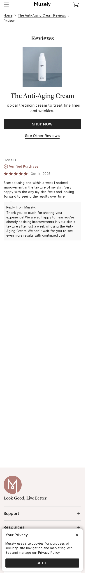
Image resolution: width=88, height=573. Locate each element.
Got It (42, 563)
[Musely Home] (42, 4)
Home (8, 15)
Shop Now (42, 124)
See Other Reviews (42, 135)
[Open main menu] (6, 4)
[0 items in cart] (76, 4)
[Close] (77, 535)
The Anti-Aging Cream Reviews (42, 15)
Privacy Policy (49, 552)
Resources (14, 527)
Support (11, 513)
